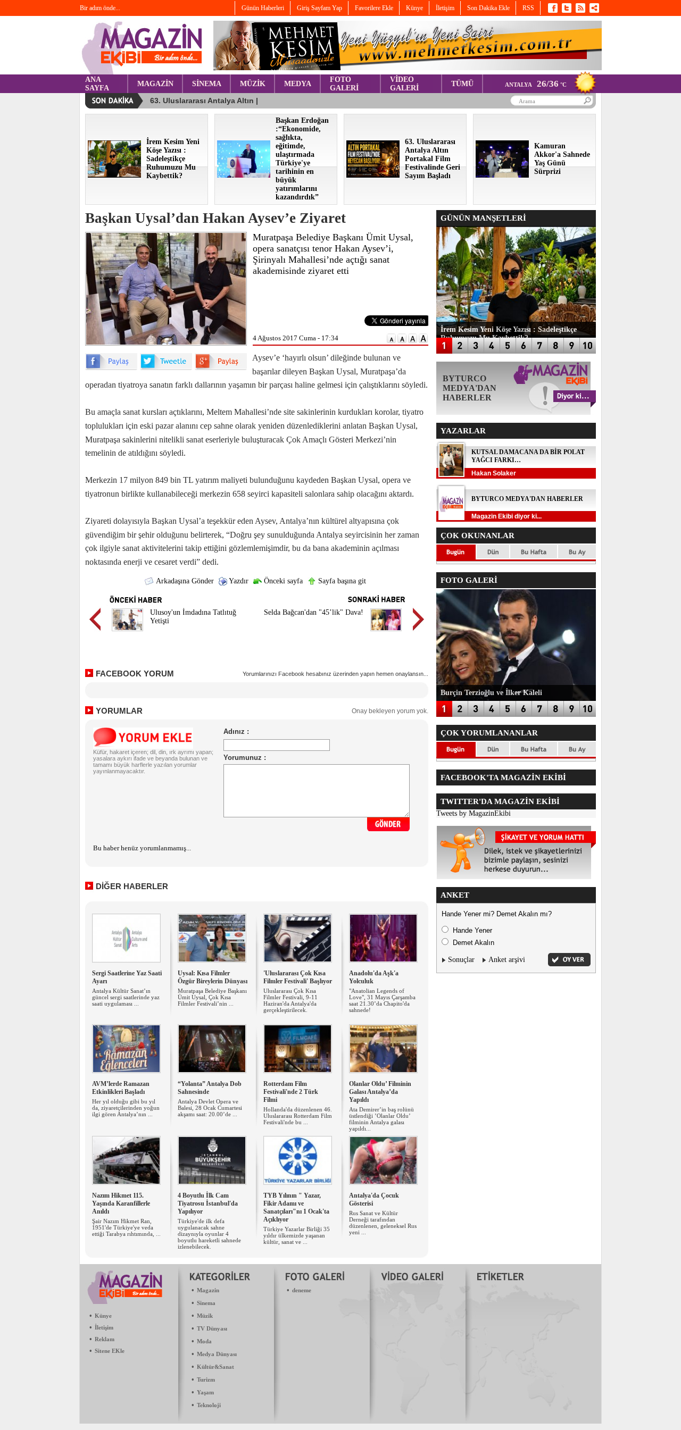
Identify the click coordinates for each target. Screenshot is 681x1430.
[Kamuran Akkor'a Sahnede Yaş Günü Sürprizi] (502, 175)
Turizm (206, 1379)
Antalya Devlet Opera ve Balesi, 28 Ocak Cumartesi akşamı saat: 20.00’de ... (210, 1107)
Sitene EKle (109, 1351)
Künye (103, 1315)
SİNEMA (206, 84)
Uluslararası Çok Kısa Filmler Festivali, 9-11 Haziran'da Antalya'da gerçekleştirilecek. (290, 1000)
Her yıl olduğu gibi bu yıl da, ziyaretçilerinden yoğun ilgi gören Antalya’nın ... (126, 1107)
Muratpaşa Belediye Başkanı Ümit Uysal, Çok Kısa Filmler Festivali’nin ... (212, 997)
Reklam (104, 1339)
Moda (204, 1341)
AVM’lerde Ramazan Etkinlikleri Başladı (121, 1088)
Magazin (208, 1290)
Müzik (205, 1315)
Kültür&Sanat (215, 1367)
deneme (301, 1290)
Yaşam (205, 1392)
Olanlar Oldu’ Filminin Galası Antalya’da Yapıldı (380, 1091)
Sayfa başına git (341, 581)
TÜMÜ (462, 84)
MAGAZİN (155, 84)
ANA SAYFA (97, 84)
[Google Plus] (221, 368)
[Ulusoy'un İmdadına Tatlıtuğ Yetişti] (127, 633)
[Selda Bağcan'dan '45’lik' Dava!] (386, 633)
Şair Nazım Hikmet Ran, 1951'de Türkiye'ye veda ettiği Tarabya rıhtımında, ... (126, 1227)
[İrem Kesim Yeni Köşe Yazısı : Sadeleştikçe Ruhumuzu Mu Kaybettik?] (114, 175)
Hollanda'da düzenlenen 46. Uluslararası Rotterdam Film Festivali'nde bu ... (297, 1115)
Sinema (206, 1303)
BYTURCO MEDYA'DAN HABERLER (527, 499)
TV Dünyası (212, 1328)
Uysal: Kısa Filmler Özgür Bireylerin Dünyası (212, 977)
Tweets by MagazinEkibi (473, 813)
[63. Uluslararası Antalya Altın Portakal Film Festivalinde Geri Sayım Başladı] (373, 175)
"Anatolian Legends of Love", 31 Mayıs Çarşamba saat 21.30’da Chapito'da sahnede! (382, 1000)
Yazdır (237, 581)
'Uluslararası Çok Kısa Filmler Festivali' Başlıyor (297, 977)
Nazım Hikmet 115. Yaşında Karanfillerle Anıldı (121, 1203)
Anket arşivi (506, 960)
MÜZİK (252, 84)
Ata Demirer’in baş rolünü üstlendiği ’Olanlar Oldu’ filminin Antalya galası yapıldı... (381, 1119)
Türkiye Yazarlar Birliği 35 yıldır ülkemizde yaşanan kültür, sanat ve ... (296, 1235)
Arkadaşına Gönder (184, 581)
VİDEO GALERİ (404, 84)
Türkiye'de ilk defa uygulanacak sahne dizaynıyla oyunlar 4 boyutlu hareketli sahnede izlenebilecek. (209, 1234)
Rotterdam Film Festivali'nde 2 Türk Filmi (290, 1091)
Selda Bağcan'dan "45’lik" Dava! (313, 612)
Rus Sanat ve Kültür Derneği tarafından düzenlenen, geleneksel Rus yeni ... (383, 1222)
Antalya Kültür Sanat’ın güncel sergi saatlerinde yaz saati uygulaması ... (126, 997)
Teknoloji (209, 1405)
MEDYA (297, 84)
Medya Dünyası (217, 1354)
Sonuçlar (461, 960)
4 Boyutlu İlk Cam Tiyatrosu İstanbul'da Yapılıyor (208, 1203)
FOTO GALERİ (344, 84)
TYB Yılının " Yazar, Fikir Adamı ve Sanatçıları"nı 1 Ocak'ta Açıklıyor (296, 1207)
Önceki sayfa (282, 581)
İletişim (104, 1327)
